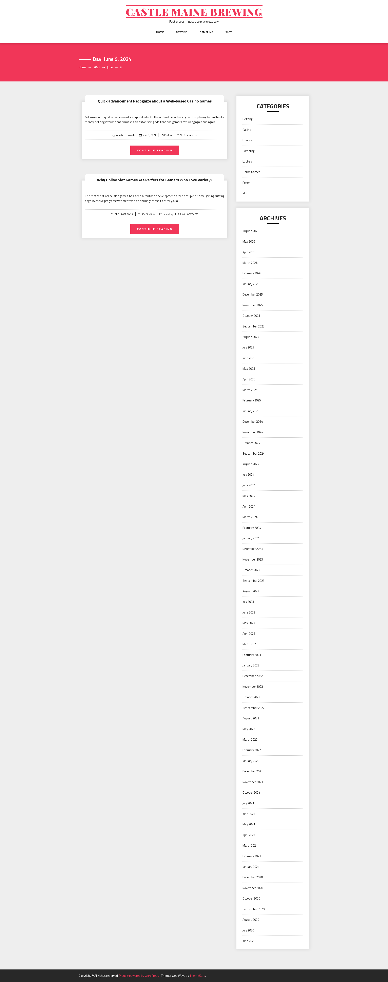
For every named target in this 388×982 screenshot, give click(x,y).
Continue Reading (154, 150)
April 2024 (248, 506)
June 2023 (248, 612)
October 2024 (251, 442)
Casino (167, 135)
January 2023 (250, 665)
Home (160, 32)
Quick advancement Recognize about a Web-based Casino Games (155, 101)
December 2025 (252, 294)
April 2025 (248, 379)
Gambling (206, 32)
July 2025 (248, 347)
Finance (247, 140)
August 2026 (250, 231)
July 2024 (248, 474)
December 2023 (252, 548)
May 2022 (248, 729)
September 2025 (253, 326)
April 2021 (248, 835)
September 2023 (253, 580)
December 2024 (252, 421)
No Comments (188, 135)
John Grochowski (125, 135)
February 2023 (251, 655)
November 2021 (252, 782)
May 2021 (248, 824)
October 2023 (251, 570)
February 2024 (251, 527)
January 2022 (250, 760)
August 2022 (250, 718)
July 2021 (248, 803)
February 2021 (251, 856)
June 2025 (248, 358)
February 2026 (251, 273)
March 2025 (249, 390)
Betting (182, 32)
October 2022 (251, 697)
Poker (246, 182)
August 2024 (250, 464)
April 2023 (248, 633)
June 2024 (248, 485)
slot (228, 32)
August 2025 (250, 337)
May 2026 (248, 241)
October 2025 (251, 315)
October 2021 (251, 792)
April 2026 (248, 252)
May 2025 (248, 368)
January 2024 (250, 538)
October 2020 (251, 898)
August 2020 (250, 919)
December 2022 (252, 676)
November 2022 (252, 686)
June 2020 (248, 941)
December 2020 (252, 877)
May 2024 (248, 495)
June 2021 (248, 813)
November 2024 (252, 432)
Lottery (247, 161)
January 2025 (250, 411)
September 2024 (253, 453)
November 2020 (252, 888)
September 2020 (253, 909)
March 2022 (249, 739)
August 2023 (250, 591)
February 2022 (251, 750)
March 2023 (249, 644)
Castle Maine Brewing (194, 11)
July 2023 (248, 601)
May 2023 (248, 623)
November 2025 (252, 305)
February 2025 (251, 400)
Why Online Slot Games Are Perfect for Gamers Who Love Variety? (154, 180)
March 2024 (249, 517)
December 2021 (252, 771)
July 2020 (248, 930)
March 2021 (249, 845)
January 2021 (250, 866)
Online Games (251, 172)
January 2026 (250, 284)
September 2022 (253, 707)
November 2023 (252, 559)
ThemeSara (197, 975)
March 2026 (249, 262)
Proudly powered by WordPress (139, 975)
